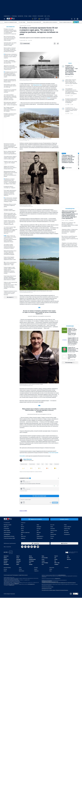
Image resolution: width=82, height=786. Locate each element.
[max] (31, 547)
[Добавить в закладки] (54, 43)
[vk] (25, 547)
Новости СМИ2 (23, 510)
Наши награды (7, 530)
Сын (42, 464)
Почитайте (22, 456)
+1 (54, 493)
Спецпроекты (67, 534)
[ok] (28, 547)
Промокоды (14, 16)
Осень (51, 526)
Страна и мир (67, 528)
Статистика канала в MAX (9, 538)
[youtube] (38, 547)
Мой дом (39, 532)
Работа (51, 532)
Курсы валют (40, 16)
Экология (66, 530)
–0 (57, 485)
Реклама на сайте (7, 524)
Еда (22, 534)
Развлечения (53, 534)
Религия (52, 536)
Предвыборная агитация (9, 536)
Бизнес (22, 526)
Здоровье (23, 538)
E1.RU (48, 98)
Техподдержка (7, 534)
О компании (6, 528)
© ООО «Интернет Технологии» (9, 593)
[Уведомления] (74, 19)
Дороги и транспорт (25, 532)
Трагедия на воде (24, 464)
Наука (38, 534)
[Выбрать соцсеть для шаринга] (58, 43)
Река (46, 464)
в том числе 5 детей (53, 452)
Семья (38, 464)
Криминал (39, 526)
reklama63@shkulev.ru (62, 575)
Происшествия (53, 530)
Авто (22, 524)
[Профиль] (77, 19)
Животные (23, 536)
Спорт (65, 524)
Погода (25, 16)
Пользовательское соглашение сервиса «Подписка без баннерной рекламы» (55, 590)
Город (22, 530)
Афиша (29, 16)
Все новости (10, 26)
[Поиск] (71, 19)
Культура (39, 528)
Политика (52, 528)
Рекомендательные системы (47, 588)
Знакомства (20, 16)
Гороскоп (34, 16)
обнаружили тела (37, 85)
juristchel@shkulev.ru (31, 584)
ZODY (45, 16)
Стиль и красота (67, 526)
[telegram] (22, 547)
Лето (38, 530)
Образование (39, 538)
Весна (22, 528)
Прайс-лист (6, 526)
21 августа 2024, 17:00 (23, 40)
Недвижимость (7, 16)
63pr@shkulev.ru (57, 578)
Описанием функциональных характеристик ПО (50, 581)
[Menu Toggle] (4, 19)
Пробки (41, 18)
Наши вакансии (7, 532)
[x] (35, 547)
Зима (38, 524)
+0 (54, 485)
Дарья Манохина (27, 459)
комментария (26, 43)
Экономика (66, 532)
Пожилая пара (32, 464)
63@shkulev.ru (16, 583)
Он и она (52, 524)
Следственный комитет (58, 464)
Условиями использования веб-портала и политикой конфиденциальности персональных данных (59, 582)
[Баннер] (77, 22)
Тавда (51, 464)
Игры (48, 16)
